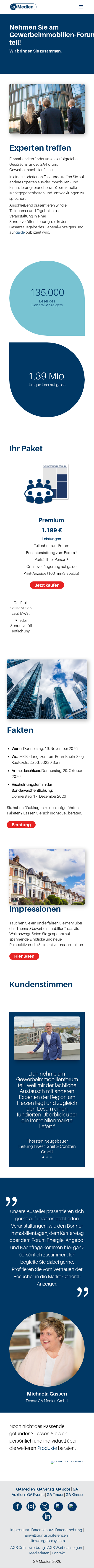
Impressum (19, 1530)
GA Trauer (55, 1494)
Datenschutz (42, 1530)
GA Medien (25, 1489)
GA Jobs (63, 1489)
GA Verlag (45, 1489)
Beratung (21, 824)
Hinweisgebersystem (47, 1540)
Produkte (47, 1448)
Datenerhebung (68, 1530)
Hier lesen (24, 956)
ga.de (20, 232)
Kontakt (58, 1553)
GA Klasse (74, 1494)
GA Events (35, 1494)
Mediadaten (39, 1553)
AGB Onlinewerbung (27, 1547)
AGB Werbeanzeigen (64, 1547)
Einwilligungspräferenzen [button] (46, 1535)
